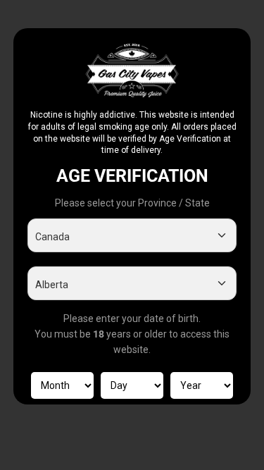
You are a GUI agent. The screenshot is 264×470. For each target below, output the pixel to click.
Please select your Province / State (132, 203)
